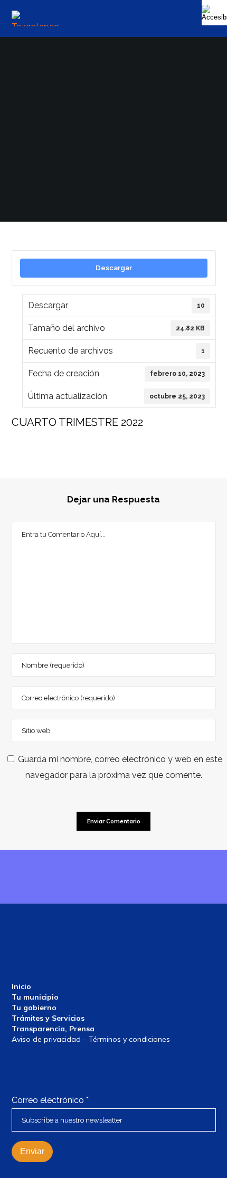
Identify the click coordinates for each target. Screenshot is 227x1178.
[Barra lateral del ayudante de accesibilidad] (214, 12)
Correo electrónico (50, 1100)
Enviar (32, 1151)
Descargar (114, 267)
